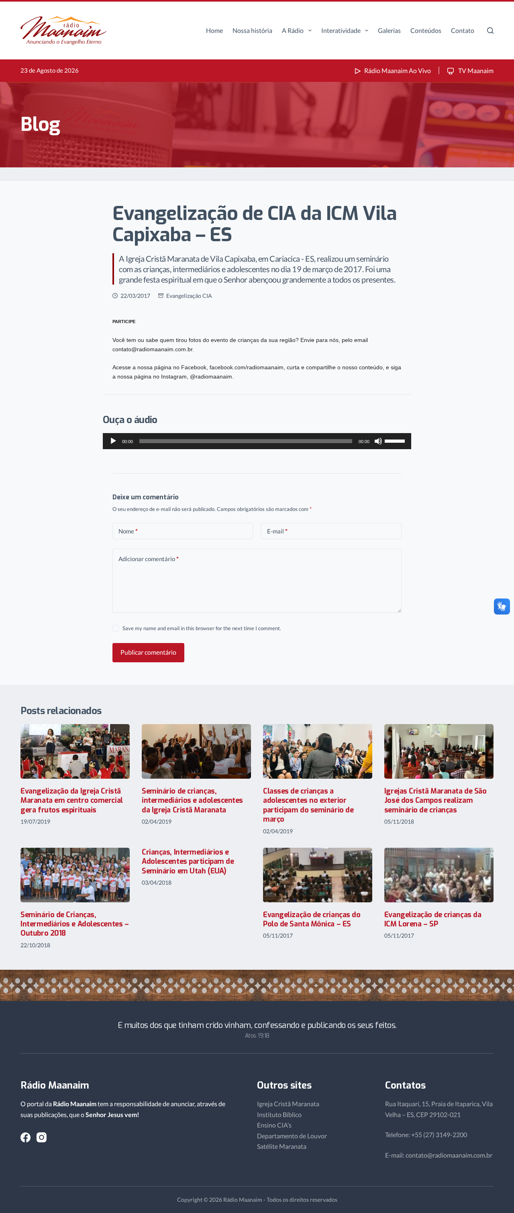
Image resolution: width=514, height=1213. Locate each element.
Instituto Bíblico (279, 1114)
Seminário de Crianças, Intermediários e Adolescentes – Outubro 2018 (74, 924)
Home (214, 30)
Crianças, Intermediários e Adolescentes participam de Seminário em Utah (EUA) (188, 861)
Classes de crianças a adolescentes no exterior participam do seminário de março (308, 805)
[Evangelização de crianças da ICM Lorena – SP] (439, 875)
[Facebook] (25, 1137)
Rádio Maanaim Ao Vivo (397, 70)
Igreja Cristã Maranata (288, 1103)
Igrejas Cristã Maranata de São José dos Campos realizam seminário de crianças (435, 800)
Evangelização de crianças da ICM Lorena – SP (432, 919)
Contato (462, 30)
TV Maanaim (475, 70)
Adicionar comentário (148, 558)
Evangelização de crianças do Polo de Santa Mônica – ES (311, 919)
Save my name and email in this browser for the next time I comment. (201, 628)
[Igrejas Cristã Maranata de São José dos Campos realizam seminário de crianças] (439, 751)
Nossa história (252, 30)
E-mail (277, 531)
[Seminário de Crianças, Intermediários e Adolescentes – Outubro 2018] (75, 875)
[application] (257, 441)
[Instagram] (42, 1137)
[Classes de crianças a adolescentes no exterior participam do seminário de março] (317, 751)
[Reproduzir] (113, 441)
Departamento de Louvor (292, 1136)
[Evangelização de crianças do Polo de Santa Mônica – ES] (317, 875)
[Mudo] (378, 441)
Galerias (389, 30)
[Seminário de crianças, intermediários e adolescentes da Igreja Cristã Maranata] (196, 751)
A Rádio (293, 30)
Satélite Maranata (281, 1146)
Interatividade (341, 30)
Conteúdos (425, 30)
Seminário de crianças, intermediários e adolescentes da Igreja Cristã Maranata (192, 800)
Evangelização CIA (189, 295)
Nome (128, 531)
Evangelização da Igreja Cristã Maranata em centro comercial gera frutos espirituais (71, 800)
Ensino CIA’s (274, 1125)
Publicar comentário (148, 652)
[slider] (396, 440)
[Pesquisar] (490, 30)
